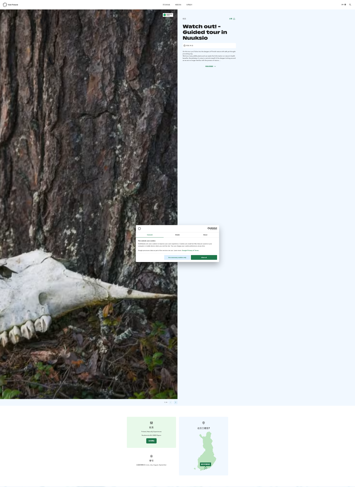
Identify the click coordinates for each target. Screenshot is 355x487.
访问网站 (151, 441)
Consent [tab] (150, 234)
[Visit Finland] (10, 4)
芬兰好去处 (166, 5)
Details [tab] (177, 234)
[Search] (350, 5)
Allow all (204, 257)
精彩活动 (178, 5)
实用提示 (189, 5)
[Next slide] (176, 402)
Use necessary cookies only (177, 257)
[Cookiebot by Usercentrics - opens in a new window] (209, 228)
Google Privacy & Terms (190, 250)
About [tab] (205, 234)
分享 (230, 19)
